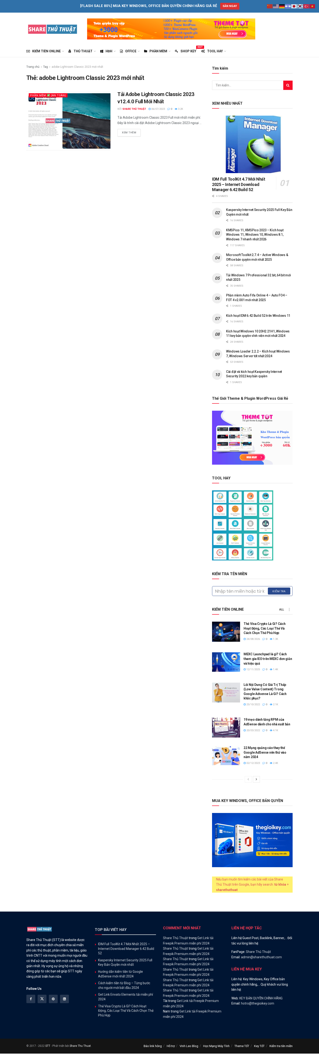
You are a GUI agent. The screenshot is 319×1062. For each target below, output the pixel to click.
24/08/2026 (253, 639)
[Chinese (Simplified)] (270, 6)
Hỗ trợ (171, 1046)
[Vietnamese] (312, 6)
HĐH (109, 51)
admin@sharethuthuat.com (261, 957)
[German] (282, 6)
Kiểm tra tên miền (281, 1046)
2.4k (275, 763)
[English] (276, 6)
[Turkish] (306, 6)
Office (130, 51)
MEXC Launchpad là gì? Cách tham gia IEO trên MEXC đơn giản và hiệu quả (268, 658)
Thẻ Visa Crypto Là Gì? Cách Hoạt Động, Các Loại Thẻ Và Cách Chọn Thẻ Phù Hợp (264, 628)
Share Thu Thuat (80, 1046)
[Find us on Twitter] (42, 999)
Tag (45, 66)
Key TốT (259, 1046)
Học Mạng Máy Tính (216, 1046)
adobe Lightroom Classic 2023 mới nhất (77, 66)
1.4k (275, 669)
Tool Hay (215, 51)
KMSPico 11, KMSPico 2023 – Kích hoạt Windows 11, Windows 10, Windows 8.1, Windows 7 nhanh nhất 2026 (255, 234)
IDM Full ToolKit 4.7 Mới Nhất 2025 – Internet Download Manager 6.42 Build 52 (238, 184)
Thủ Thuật (83, 51)
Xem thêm (131, 132)
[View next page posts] (256, 779)
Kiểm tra (279, 591)
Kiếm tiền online (46, 51)
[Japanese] (294, 6)
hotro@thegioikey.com (257, 1003)
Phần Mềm (158, 51)
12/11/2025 (253, 669)
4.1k (275, 730)
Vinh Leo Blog (189, 1046)
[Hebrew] (288, 6)
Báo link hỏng (153, 1046)
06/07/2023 (158, 108)
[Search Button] (288, 85)
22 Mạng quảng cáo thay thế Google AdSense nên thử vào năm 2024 (265, 752)
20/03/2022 (253, 730)
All (281, 609)
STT (47, 1046)
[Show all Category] (289, 609)
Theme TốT (241, 1046)
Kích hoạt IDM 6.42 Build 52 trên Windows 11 (258, 315)
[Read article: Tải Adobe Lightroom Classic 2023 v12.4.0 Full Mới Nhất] (68, 121)
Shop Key (188, 50)
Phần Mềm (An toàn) (48, 95)
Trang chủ (32, 66)
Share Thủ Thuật (134, 108)
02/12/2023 (253, 763)
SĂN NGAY (230, 6)
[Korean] (300, 6)
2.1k (275, 704)
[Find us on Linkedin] (64, 999)
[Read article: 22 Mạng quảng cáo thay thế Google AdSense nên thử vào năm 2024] (226, 756)
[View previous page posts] (248, 779)
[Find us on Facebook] (30, 999)
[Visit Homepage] (52, 29)
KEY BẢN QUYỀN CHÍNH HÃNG (261, 998)
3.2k (180, 108)
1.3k (275, 639)
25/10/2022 (253, 704)
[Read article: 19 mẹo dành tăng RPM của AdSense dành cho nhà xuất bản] (226, 727)
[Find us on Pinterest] (53, 999)
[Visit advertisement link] (171, 28)
